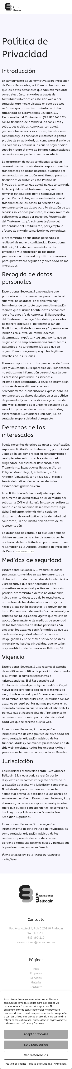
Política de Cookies (16, 1064)
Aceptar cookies (36, 1034)
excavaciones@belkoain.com (36, 942)
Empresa (36, 973)
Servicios (36, 978)
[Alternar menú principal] (64, 7)
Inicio (36, 968)
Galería (36, 982)
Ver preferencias (36, 1055)
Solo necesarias (36, 1045)
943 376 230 (36, 933)
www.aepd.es (25, 551)
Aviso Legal (60, 1064)
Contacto (36, 987)
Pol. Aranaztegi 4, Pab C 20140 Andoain (36, 928)
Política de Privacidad (40, 1064)
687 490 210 (36, 937)
